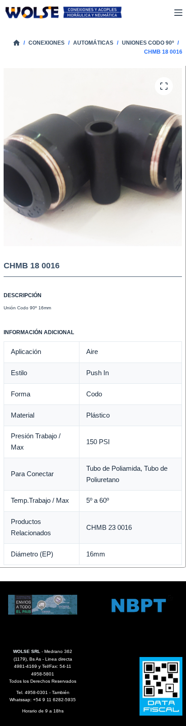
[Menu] (178, 13)
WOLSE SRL (26, 651)
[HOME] (16, 43)
